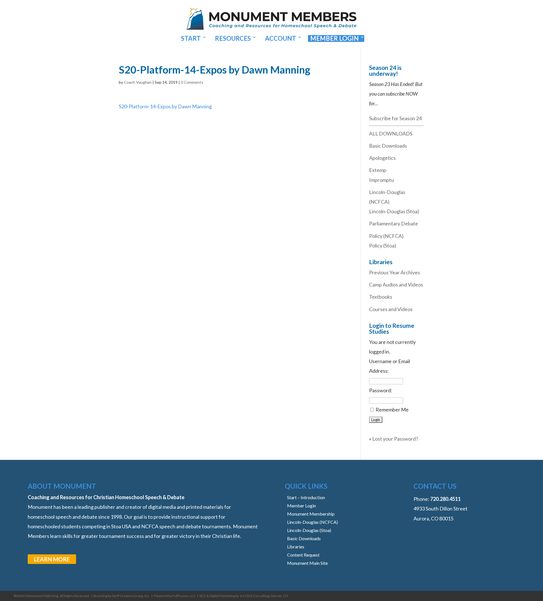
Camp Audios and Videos (396, 284)
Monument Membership (311, 513)
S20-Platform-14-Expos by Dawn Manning (165, 106)
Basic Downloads (388, 146)
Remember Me (392, 409)
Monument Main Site (307, 563)
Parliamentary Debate (393, 223)
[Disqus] (231, 182)
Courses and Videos (391, 309)
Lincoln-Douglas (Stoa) (394, 211)
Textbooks (380, 297)
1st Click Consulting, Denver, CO (264, 596)
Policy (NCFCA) (386, 236)
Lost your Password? (395, 439)
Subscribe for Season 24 (395, 118)
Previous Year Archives (394, 272)
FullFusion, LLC (183, 596)
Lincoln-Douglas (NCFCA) (312, 522)
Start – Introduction (306, 497)
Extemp (377, 170)
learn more (52, 559)
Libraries (295, 546)
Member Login (334, 38)
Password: (380, 390)
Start (191, 38)
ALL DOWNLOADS (390, 133)
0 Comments (192, 82)
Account (280, 38)
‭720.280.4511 (445, 499)
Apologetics (382, 158)
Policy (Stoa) (382, 245)
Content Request (303, 554)
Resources (233, 38)
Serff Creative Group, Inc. (131, 596)
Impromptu (381, 180)
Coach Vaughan (138, 82)
